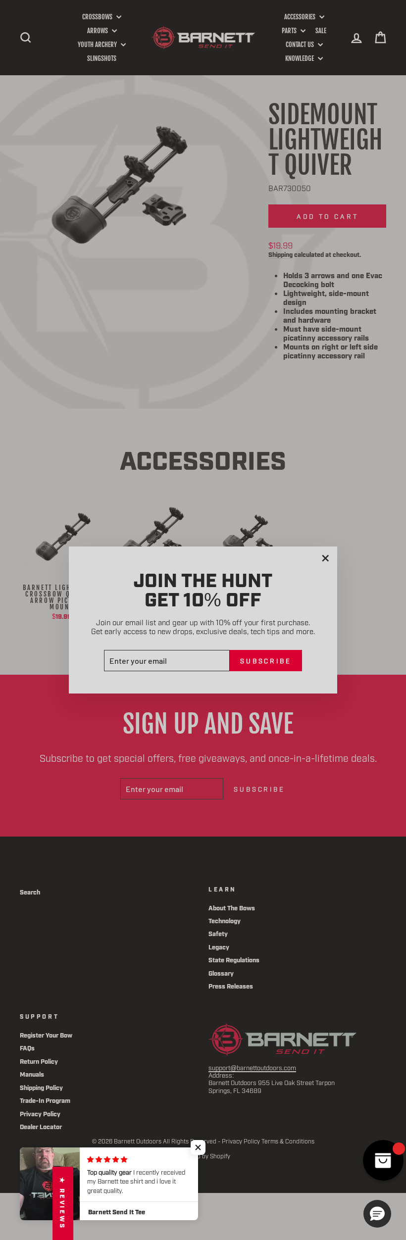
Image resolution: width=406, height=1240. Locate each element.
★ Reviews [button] (63, 1203)
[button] (198, 1147)
